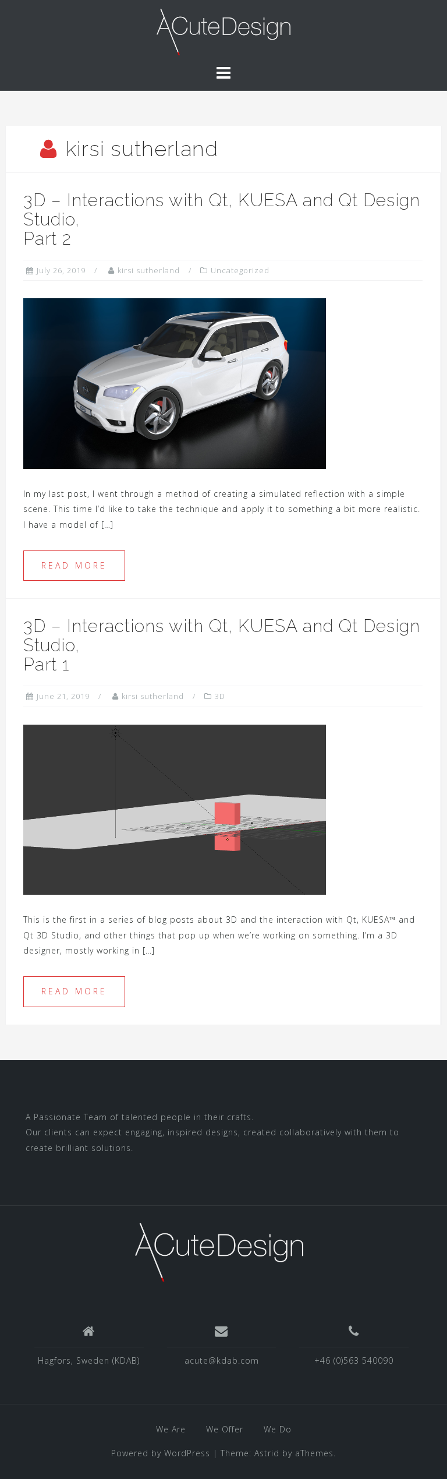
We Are (171, 1429)
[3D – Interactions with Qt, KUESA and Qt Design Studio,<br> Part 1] (174, 808)
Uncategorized (240, 270)
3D (220, 696)
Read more (74, 565)
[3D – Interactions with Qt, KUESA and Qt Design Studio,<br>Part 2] (174, 382)
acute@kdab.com (222, 1360)
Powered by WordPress (160, 1453)
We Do (278, 1429)
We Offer (224, 1429)
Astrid (266, 1453)
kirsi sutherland (149, 270)
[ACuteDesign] (224, 31)
